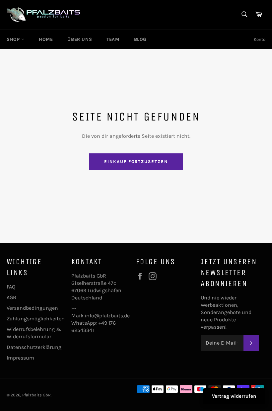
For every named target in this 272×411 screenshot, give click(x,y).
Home (46, 39)
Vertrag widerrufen (234, 396)
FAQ (11, 287)
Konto (259, 39)
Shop (14, 39)
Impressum (20, 358)
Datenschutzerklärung (34, 347)
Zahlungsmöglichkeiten (36, 318)
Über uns (79, 39)
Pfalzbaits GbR (36, 394)
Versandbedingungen (32, 308)
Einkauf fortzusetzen (136, 161)
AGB (11, 297)
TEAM (112, 39)
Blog (140, 39)
